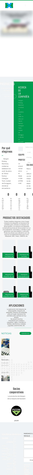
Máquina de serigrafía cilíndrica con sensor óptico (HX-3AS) (9, 295)
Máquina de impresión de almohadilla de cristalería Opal (9, 255)
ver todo (16, 401)
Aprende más (8, 96)
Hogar (4, 445)
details (17, 256)
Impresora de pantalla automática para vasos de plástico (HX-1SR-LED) (24, 255)
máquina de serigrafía (11, 223)
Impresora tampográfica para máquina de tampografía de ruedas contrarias (24, 275)
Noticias (4, 456)
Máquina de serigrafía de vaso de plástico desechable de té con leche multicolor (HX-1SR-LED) (9, 275)
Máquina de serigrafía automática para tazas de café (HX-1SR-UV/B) (24, 295)
